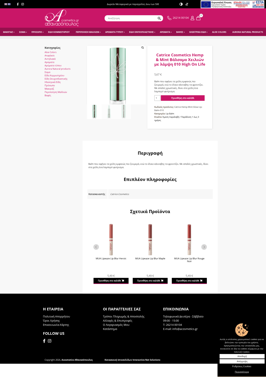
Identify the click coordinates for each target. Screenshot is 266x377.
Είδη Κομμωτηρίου (54, 75)
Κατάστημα (110, 329)
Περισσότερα (242, 371)
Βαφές (48, 95)
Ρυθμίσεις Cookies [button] (241, 366)
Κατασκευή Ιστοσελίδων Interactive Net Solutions (132, 359)
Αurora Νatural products (58, 68)
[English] (5, 4)
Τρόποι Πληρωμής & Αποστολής (123, 316)
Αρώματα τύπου (53, 65)
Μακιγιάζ (49, 88)
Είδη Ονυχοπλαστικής (56, 78)
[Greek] (9, 4)
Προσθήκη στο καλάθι (182, 98)
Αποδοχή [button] (242, 356)
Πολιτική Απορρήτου (56, 316)
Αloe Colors (51, 52)
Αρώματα (49, 62)
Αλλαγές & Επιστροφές (117, 320)
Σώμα (47, 72)
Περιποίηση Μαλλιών (56, 92)
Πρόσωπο (50, 85)
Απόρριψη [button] (242, 361)
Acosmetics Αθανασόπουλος (77, 359)
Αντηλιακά (50, 58)
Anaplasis (50, 55)
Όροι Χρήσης (51, 320)
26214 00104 (181, 18)
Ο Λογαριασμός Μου (116, 325)
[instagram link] (23, 4)
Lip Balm (170, 113)
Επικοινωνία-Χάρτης (56, 325)
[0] (198, 17)
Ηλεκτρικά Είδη (53, 82)
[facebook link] (45, 341)
